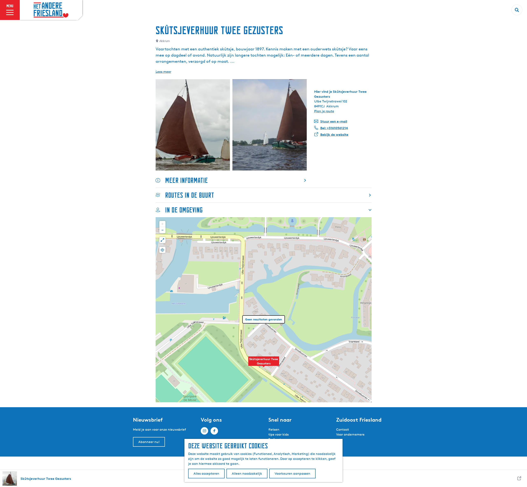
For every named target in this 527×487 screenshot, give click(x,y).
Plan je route (324, 111)
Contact (342, 429)
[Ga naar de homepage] (51, 10)
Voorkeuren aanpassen (292, 473)
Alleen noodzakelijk (247, 473)
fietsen (273, 429)
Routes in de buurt (189, 195)
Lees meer (163, 72)
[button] (263, 363)
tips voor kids (278, 434)
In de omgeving (184, 210)
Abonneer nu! (149, 442)
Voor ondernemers (350, 434)
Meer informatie (186, 180)
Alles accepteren (206, 473)
